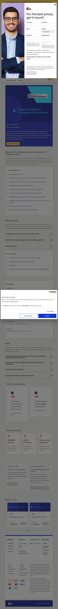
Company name (46, 35)
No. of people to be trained (46, 43)
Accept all (47, 315)
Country (43, 29)
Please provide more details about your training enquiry (39, 58)
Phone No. (29, 35)
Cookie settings (28, 315)
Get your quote (32, 73)
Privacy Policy (33, 68)
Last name (44, 22)
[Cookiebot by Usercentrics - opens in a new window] (50, 292)
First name (29, 22)
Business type (30, 42)
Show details (50, 311)
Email (28, 29)
